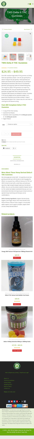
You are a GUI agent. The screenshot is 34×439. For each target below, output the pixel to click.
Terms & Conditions (9, 380)
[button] (30, 34)
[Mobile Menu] (32, 4)
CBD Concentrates (8, 293)
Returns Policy (7, 386)
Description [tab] (17, 157)
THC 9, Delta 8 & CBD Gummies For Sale (16, 142)
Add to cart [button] (17, 257)
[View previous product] (3, 29)
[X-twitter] (20, 401)
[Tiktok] (25, 401)
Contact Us (7, 388)
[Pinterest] (17, 401)
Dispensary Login (24, 372)
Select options (17, 350)
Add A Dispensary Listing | (12, 372)
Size (3, 124)
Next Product (27, 29)
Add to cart (16, 134)
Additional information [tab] (17, 160)
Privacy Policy (7, 382)
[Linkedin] (14, 401)
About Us (6, 378)
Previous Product (8, 29)
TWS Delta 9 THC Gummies (22, 20)
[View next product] (31, 29)
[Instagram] (22, 401)
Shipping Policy (8, 384)
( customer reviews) (12, 67)
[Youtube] (12, 401)
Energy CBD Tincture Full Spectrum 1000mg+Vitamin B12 (17, 251)
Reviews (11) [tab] (17, 164)
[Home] (6, 20)
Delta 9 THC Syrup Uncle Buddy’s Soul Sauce (17, 295)
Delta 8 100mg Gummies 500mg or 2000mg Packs (17, 341)
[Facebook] (9, 401)
